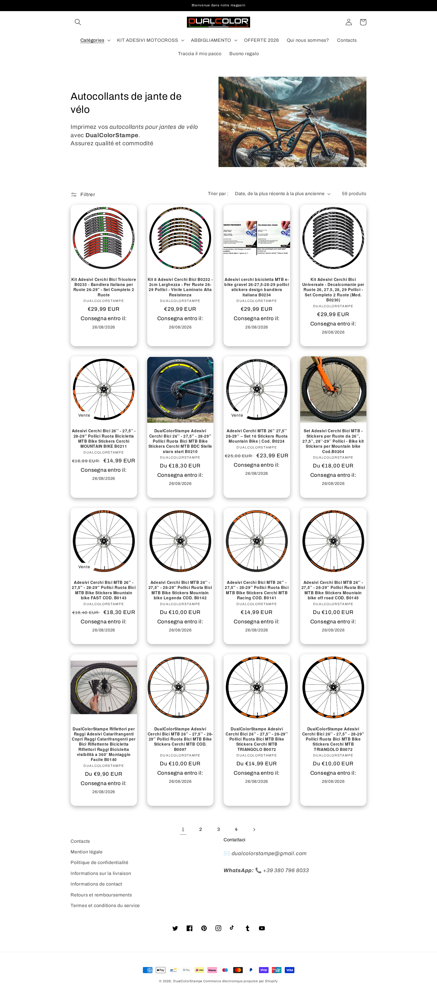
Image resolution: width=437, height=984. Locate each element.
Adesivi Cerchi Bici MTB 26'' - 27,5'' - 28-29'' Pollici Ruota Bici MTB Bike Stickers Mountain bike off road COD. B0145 (333, 590)
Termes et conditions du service (105, 905)
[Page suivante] (254, 829)
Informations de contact (96, 884)
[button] (78, 22)
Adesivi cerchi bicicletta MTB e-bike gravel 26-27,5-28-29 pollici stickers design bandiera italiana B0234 (256, 287)
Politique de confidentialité (99, 862)
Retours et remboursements (101, 894)
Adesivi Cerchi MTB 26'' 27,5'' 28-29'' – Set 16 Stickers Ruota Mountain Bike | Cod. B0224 (257, 436)
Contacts (80, 841)
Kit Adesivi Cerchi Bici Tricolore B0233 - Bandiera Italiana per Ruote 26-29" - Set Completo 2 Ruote (103, 287)
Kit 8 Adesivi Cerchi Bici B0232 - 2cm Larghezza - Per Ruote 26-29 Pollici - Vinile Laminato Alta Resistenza (180, 287)
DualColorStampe (188, 981)
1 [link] (183, 829)
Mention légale (87, 851)
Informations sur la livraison (101, 873)
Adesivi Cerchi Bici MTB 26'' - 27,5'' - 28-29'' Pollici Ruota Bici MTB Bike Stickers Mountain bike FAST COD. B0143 (104, 590)
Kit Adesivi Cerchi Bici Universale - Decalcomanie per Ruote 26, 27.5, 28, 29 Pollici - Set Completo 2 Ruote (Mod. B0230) (333, 289)
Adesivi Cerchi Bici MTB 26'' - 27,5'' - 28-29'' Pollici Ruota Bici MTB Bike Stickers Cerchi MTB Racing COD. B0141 (257, 590)
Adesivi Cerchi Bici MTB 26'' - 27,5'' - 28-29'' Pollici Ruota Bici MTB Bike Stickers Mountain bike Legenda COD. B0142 (180, 590)
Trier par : (218, 193)
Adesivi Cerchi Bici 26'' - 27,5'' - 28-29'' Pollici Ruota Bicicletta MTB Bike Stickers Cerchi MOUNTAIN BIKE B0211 (104, 438)
